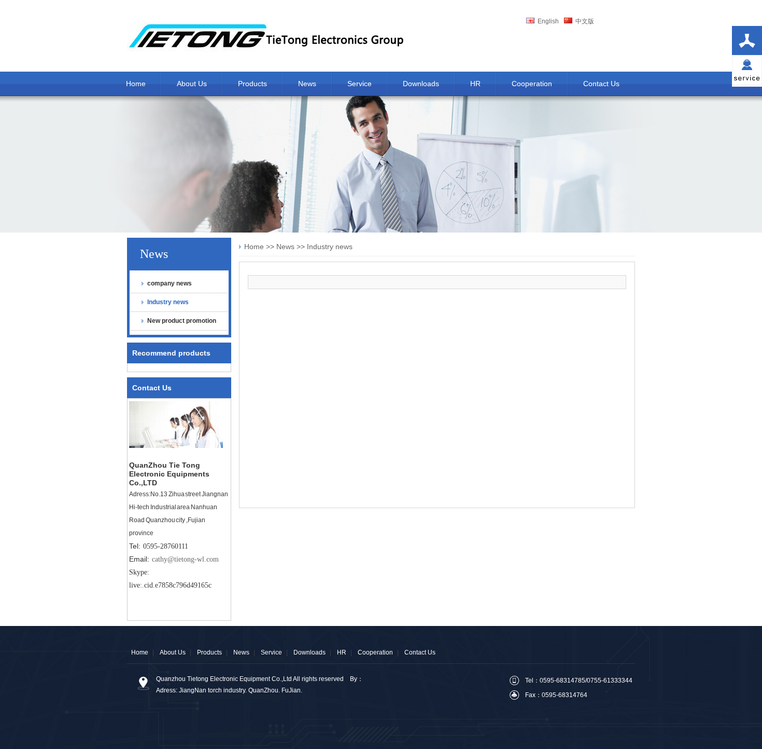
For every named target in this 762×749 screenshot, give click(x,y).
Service (271, 652)
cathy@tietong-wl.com (185, 559)
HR (341, 652)
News (154, 254)
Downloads (309, 652)
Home (254, 246)
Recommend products (171, 353)
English (546, 21)
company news (169, 283)
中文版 (583, 21)
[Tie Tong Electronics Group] (269, 59)
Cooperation (375, 652)
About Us (173, 652)
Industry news (168, 302)
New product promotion (181, 320)
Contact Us (152, 388)
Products (209, 652)
